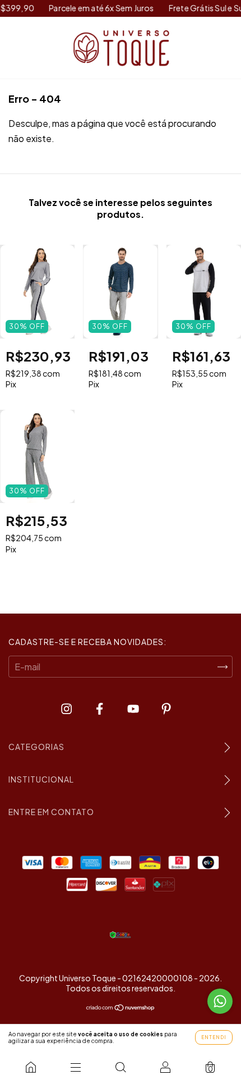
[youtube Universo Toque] (134, 708)
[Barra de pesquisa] (120, 1067)
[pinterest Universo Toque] (166, 708)
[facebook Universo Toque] (100, 708)
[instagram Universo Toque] (67, 708)
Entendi (213, 1037)
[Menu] (75, 1067)
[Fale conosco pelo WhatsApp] (220, 1001)
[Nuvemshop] (121, 1008)
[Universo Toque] (30, 1067)
